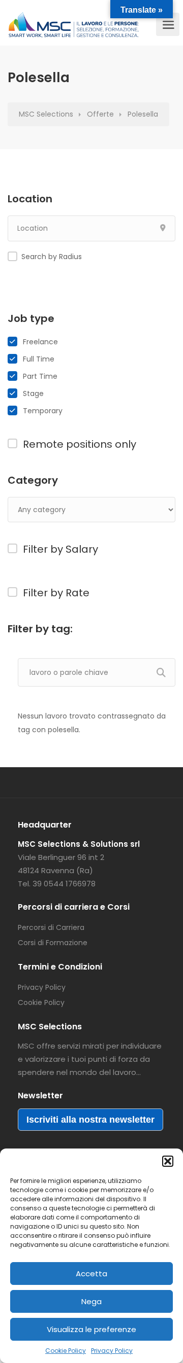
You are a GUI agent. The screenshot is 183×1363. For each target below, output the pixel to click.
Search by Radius (51, 257)
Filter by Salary (60, 549)
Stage (33, 393)
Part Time (40, 376)
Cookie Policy (65, 1350)
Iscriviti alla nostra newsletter (90, 1120)
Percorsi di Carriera (51, 927)
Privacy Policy (112, 1350)
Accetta (91, 1273)
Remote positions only (79, 444)
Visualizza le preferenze (91, 1329)
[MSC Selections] (74, 28)
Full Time (38, 359)
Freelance (40, 341)
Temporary (43, 410)
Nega (91, 1301)
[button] (168, 1161)
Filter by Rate (56, 593)
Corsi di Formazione (52, 943)
